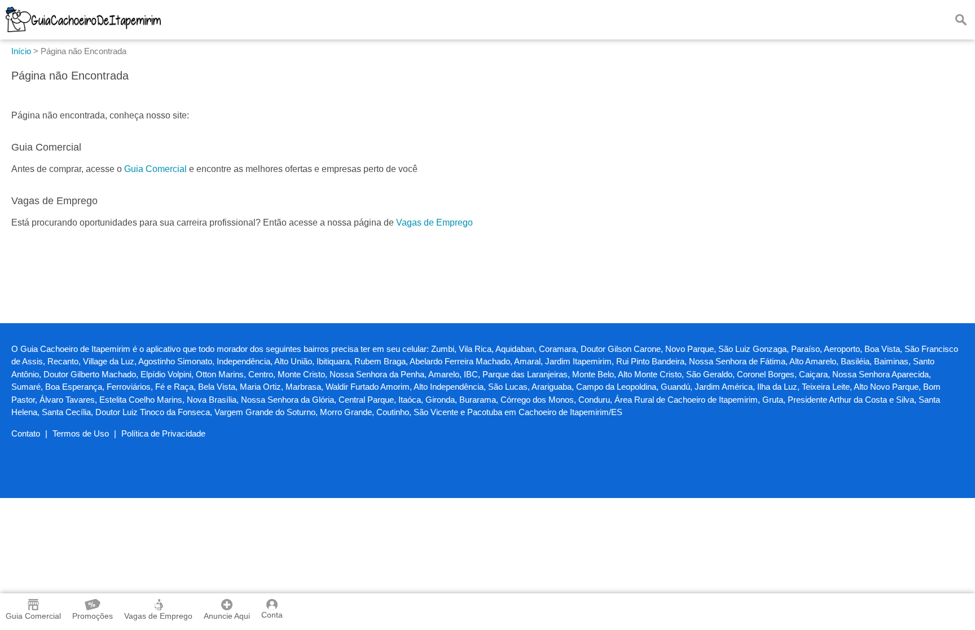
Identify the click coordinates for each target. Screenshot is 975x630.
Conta (272, 614)
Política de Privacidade (163, 433)
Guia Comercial (155, 169)
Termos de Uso (80, 433)
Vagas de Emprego (434, 222)
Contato (25, 433)
